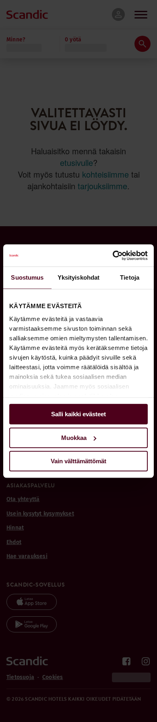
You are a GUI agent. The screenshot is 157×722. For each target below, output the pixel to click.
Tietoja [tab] (129, 277)
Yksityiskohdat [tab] (78, 277)
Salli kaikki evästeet (78, 414)
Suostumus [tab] (27, 277)
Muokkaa (74, 437)
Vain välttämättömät (78, 461)
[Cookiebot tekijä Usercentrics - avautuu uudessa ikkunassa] (113, 255)
